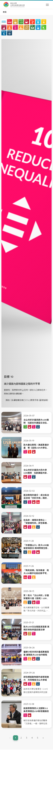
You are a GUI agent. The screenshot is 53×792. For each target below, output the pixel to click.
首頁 (5, 12)
